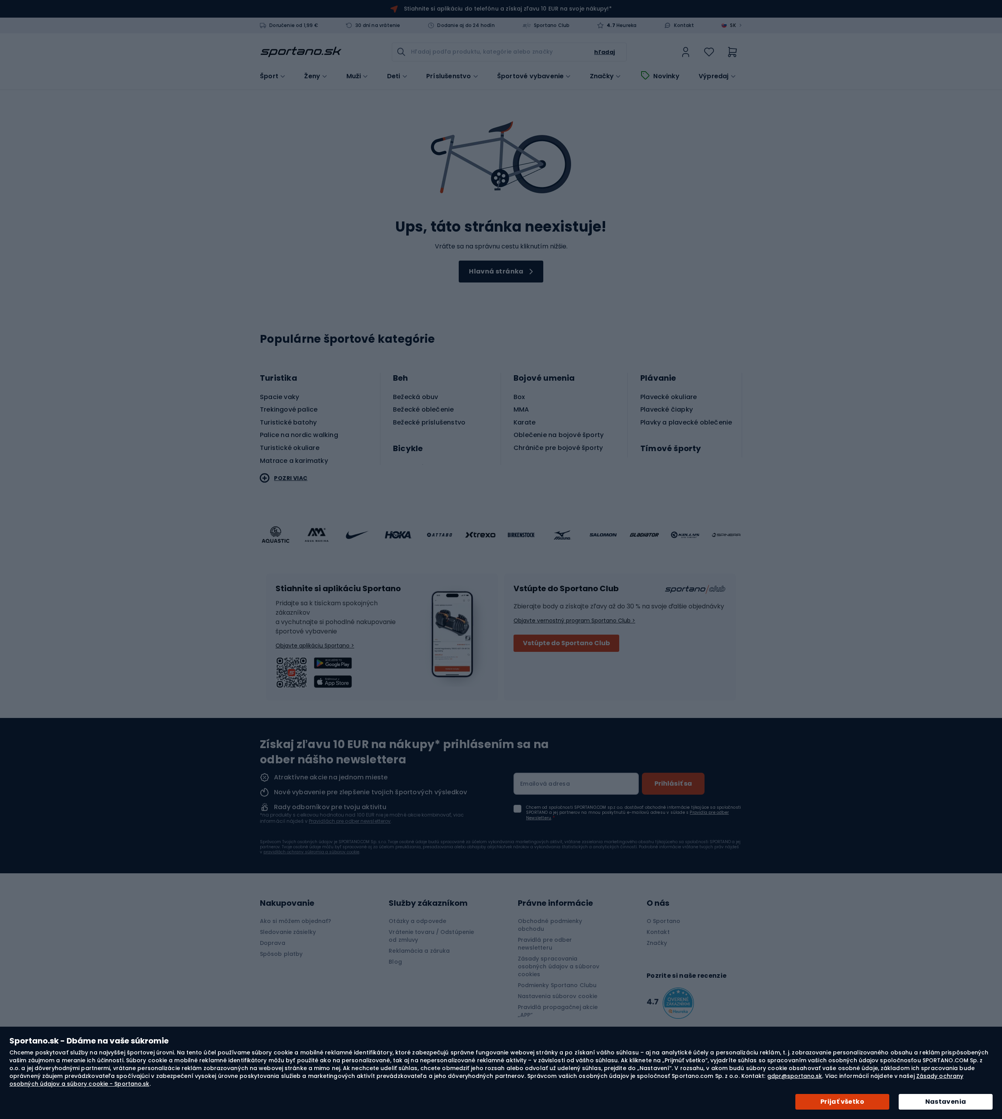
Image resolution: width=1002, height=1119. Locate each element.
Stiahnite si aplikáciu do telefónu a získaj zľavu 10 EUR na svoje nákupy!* (507, 9)
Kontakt (684, 25)
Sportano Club (552, 25)
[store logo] (301, 52)
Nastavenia (945, 1101)
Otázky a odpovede (417, 921)
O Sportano (663, 921)
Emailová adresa (545, 784)
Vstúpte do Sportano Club (566, 643)
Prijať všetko (842, 1101)
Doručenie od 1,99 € (293, 25)
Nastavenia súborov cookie (558, 996)
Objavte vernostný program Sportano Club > (574, 620)
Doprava (272, 943)
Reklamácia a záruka (419, 951)
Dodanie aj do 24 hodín (465, 25)
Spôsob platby (281, 954)
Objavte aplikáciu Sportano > (315, 645)
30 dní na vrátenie (377, 25)
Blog (395, 962)
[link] (685, 52)
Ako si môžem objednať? (295, 921)
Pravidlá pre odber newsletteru (545, 944)
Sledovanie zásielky (288, 932)
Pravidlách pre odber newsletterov (350, 821)
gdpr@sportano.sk (794, 1076)
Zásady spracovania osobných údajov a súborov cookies (559, 966)
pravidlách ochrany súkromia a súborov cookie (311, 852)
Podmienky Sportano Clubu (557, 985)
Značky (602, 76)
